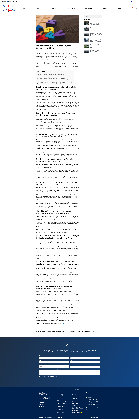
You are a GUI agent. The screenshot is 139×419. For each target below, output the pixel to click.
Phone (71, 360)
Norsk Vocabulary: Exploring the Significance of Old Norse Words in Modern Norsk (52, 75)
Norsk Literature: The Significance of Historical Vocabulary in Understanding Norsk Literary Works (55, 82)
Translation (119, 8)
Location (41, 364)
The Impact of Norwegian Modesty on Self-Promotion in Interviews (96, 40)
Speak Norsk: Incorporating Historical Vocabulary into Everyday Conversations (51, 73)
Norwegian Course (54, 8)
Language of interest (74, 364)
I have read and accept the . (48, 376)
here (63, 323)
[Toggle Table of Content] (71, 71)
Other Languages (88, 8)
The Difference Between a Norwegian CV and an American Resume (96, 23)
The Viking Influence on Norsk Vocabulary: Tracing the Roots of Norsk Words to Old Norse (53, 79)
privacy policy (54, 376)
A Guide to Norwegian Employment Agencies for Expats (96, 34)
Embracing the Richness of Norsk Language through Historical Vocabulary (50, 83)
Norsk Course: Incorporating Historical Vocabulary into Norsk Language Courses (51, 78)
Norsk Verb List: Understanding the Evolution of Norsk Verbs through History (51, 77)
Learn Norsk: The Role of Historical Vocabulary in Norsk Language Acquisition (51, 74)
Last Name (72, 355)
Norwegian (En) (40, 50)
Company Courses (71, 8)
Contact (38, 8)
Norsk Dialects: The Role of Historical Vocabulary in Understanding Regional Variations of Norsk (54, 81)
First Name (41, 355)
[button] (128, 8)
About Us (25, 8)
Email (40, 360)
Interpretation (105, 8)
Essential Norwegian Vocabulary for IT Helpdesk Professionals (95, 52)
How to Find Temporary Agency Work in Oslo (95, 28)
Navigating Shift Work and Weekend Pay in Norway (95, 46)
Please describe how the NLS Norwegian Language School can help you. (53, 369)
